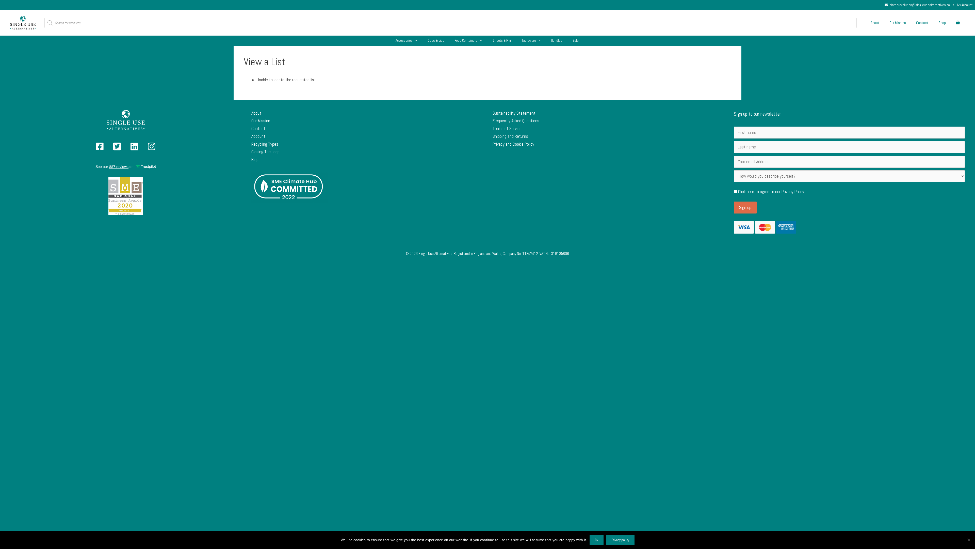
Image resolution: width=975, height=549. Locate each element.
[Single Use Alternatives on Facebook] (100, 148)
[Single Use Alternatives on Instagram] (151, 148)
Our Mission (897, 22)
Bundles (556, 40)
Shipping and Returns (510, 136)
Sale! (576, 40)
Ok (596, 540)
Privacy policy (620, 540)
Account (258, 136)
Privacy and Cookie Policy (513, 144)
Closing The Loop (265, 152)
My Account (964, 5)
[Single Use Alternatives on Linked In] (134, 148)
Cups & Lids (436, 40)
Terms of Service (507, 128)
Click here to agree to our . (771, 191)
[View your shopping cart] (958, 22)
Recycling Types (264, 144)
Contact (922, 22)
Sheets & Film (502, 40)
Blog (254, 159)
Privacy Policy (793, 191)
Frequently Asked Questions (516, 121)
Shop (942, 22)
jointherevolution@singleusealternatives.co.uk (921, 5)
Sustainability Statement (514, 113)
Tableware (529, 40)
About (875, 22)
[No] (968, 539)
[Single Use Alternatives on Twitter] (117, 148)
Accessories (404, 40)
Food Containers (465, 40)
